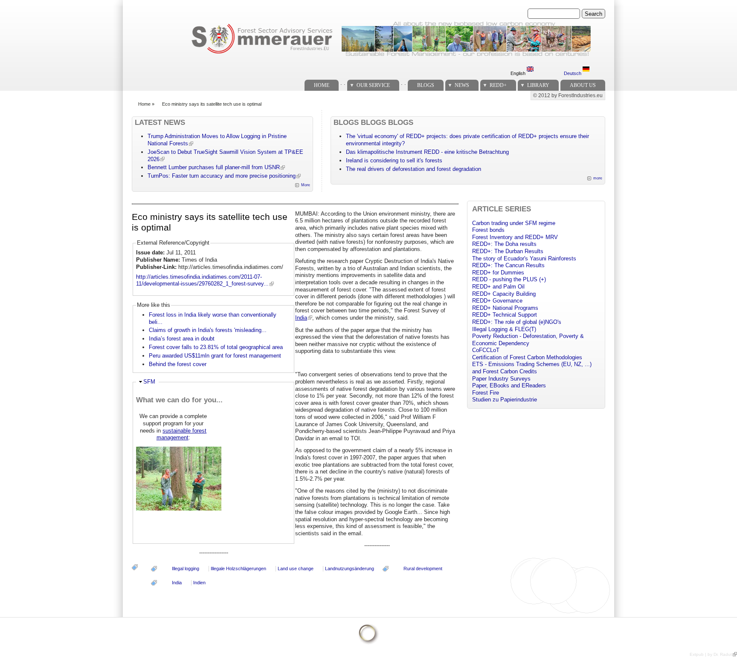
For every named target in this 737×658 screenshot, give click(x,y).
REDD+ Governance (497, 300)
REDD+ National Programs (505, 308)
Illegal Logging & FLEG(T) (504, 329)
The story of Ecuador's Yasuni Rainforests (524, 258)
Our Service (373, 85)
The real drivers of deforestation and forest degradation (413, 169)
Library (538, 85)
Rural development (422, 568)
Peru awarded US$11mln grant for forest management (215, 355)
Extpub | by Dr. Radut (711, 654)
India (301, 318)
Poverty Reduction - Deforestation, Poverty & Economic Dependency (528, 339)
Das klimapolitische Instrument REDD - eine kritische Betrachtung (427, 152)
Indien (199, 582)
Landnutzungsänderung (349, 568)
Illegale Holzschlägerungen (238, 568)
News (462, 85)
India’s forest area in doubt (182, 338)
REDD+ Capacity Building (504, 294)
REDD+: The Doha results (504, 244)
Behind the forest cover (177, 364)
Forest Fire (485, 393)
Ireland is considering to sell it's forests (394, 160)
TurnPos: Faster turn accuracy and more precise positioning (222, 176)
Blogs (425, 85)
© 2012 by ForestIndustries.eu (568, 95)
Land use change (295, 568)
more (597, 178)
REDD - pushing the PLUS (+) (509, 279)
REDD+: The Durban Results (507, 251)
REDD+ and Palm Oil (498, 286)
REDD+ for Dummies (498, 272)
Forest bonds (488, 230)
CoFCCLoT (485, 350)
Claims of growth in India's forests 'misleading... (208, 330)
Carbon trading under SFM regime (513, 223)
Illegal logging (185, 568)
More (305, 185)
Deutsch (573, 73)
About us (583, 85)
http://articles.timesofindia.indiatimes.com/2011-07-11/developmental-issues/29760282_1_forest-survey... (202, 280)
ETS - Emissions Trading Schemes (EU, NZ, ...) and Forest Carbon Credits (532, 368)
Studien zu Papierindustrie (504, 399)
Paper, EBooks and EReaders (509, 385)
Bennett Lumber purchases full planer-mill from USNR (214, 167)
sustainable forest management (182, 434)
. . (342, 83)
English (519, 73)
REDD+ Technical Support (504, 315)
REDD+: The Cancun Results (508, 265)
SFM (149, 381)
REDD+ (498, 85)
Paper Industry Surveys (501, 378)
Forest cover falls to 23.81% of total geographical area (216, 347)
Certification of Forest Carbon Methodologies (527, 357)
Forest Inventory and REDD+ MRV (515, 237)
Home (321, 85)
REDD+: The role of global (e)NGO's (516, 322)
